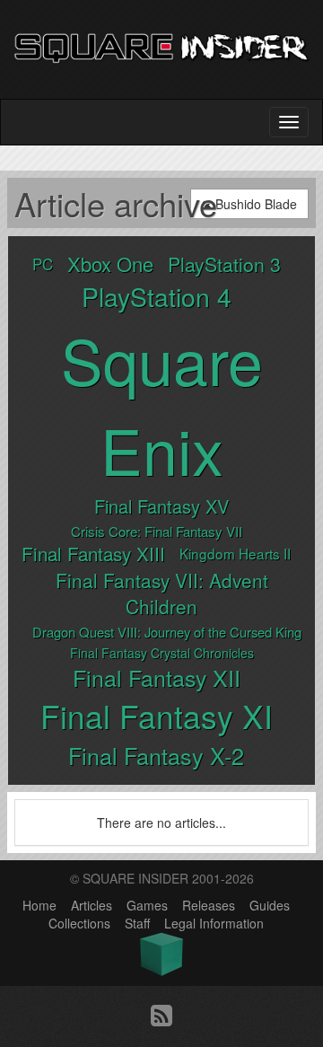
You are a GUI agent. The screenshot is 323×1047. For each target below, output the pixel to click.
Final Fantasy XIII (93, 553)
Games (147, 905)
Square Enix (162, 404)
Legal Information (214, 923)
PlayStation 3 (224, 264)
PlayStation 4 (156, 295)
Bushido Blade (254, 204)
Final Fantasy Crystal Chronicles (162, 653)
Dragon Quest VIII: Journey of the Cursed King (166, 631)
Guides (269, 905)
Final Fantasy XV (161, 506)
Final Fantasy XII (156, 677)
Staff (137, 923)
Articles (91, 905)
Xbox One (110, 263)
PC (42, 263)
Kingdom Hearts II (235, 553)
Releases (208, 905)
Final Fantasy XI (156, 715)
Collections (79, 923)
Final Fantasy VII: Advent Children (162, 593)
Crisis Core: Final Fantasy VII (156, 531)
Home (39, 905)
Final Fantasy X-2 (156, 755)
